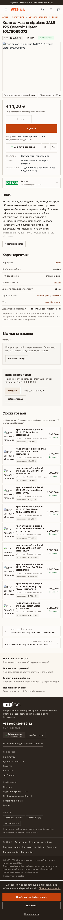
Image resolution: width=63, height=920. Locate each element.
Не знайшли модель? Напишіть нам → (23, 743)
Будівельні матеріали (40, 842)
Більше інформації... (50, 888)
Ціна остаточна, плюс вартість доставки (25, 112)
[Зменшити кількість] (9, 119)
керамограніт (43, 295)
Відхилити (31, 905)
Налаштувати (31, 914)
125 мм (57, 282)
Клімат (41, 847)
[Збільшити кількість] (27, 119)
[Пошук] (42, 9)
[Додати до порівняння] (45, 146)
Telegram (12, 390)
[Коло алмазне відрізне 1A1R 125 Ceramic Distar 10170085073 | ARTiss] (31, 66)
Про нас (7, 787)
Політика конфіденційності (17, 796)
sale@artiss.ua (15, 398)
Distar (58, 262)
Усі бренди (9, 775)
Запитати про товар (24, 146)
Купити (31, 128)
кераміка (56, 295)
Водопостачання (11, 847)
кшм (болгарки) (53, 302)
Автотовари (21, 842)
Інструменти (29, 847)
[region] (31, 66)
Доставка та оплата (13, 761)
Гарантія (7, 766)
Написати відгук (17, 358)
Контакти (8, 770)
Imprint (7, 805)
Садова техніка (11, 852)
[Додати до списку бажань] (53, 146)
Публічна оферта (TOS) (15, 791)
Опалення (52, 847)
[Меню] (6, 9)
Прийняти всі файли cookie (31, 897)
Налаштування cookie (13, 876)
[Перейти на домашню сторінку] (24, 9)
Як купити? (9, 757)
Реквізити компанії (13, 800)
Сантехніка (27, 852)
